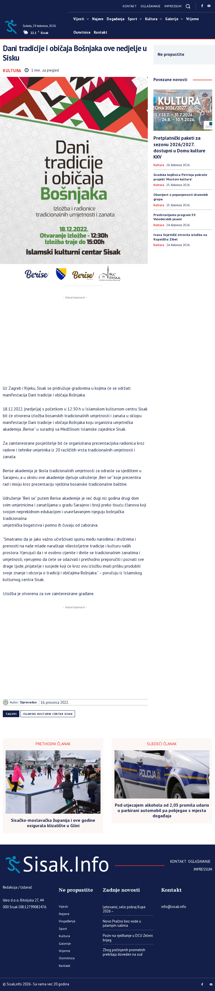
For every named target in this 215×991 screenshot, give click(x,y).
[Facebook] (202, 6)
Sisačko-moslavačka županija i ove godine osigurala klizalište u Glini (53, 823)
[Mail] (208, 6)
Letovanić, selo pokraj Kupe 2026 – (124, 909)
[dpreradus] (6, 702)
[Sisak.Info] (10, 26)
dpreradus (28, 702)
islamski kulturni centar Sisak (48, 714)
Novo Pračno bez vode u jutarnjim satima (122, 923)
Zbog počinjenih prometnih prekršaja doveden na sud (124, 952)
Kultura (12, 70)
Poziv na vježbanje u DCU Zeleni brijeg (128, 937)
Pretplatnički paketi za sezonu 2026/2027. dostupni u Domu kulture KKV (179, 147)
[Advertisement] (75, 339)
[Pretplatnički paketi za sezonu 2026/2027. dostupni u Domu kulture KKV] (182, 110)
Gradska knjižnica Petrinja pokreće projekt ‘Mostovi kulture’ (180, 177)
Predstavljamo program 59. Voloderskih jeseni (174, 217)
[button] (188, 6)
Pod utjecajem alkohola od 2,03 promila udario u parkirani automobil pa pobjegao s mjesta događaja (162, 810)
